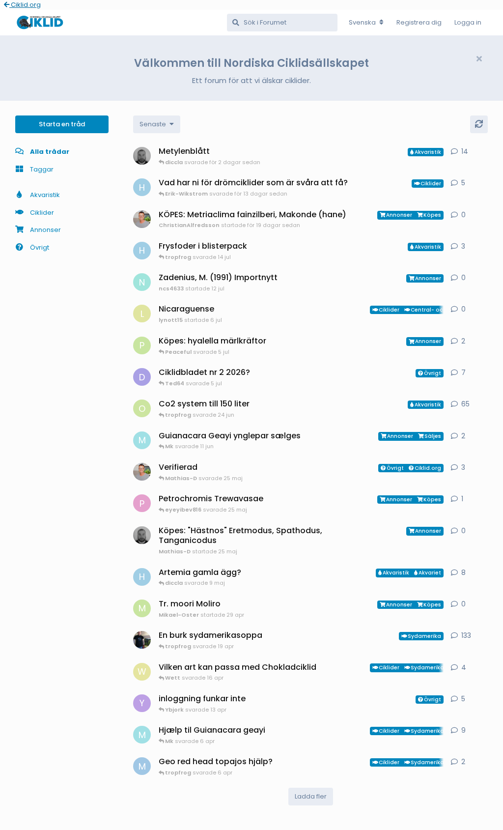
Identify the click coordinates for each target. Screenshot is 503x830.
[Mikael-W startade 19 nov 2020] (142, 640)
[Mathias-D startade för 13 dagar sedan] (142, 156)
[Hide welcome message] (479, 59)
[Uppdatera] (479, 124)
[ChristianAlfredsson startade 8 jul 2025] (142, 472)
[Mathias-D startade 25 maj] (142, 535)
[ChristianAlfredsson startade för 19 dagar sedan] (142, 219)
